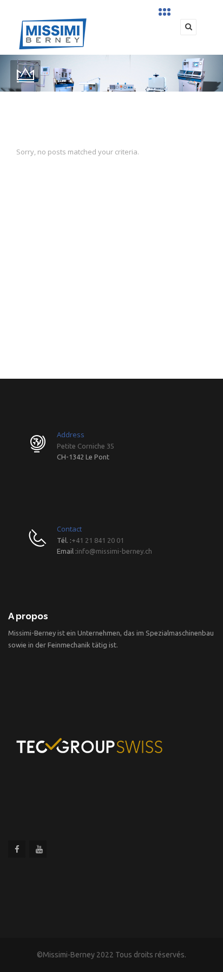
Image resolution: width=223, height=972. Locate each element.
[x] (166, 12)
